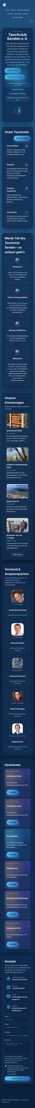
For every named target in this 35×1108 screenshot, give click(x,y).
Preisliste (23, 340)
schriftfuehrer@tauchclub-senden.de (17, 715)
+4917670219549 (18, 988)
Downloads (18, 14)
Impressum (25, 1100)
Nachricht (8, 1040)
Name (6, 1016)
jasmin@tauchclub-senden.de (17, 615)
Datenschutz (6, 1102)
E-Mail (7, 1024)
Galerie (13, 10)
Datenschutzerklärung (11, 1062)
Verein (7, 10)
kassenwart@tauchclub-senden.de (17, 682)
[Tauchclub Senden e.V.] (4, 5)
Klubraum (11, 369)
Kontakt (25, 14)
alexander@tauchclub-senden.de (17, 649)
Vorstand (10, 14)
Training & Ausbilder (23, 10)
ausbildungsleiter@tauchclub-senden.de (17, 748)
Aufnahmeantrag (22, 303)
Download (12, 792)
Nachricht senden (17, 1078)
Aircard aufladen (17, 17)
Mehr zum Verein (22, 138)
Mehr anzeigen (17, 554)
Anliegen (7, 1032)
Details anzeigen (11, 1074)
